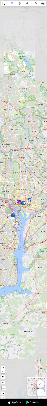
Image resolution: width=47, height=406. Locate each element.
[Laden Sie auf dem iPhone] (15, 402)
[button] (29, 199)
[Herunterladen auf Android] (33, 402)
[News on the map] (4, 3)
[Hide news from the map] (3, 382)
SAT (3, 388)
